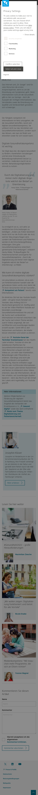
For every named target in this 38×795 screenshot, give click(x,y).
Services (11, 54)
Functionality (13, 44)
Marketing (12, 49)
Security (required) (15, 39)
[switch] (29, 34)
